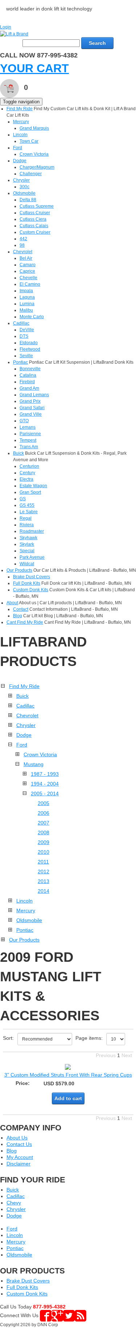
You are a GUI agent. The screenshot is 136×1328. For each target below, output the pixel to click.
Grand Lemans (34, 394)
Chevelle (28, 277)
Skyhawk (28, 537)
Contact (20, 609)
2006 (43, 813)
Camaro (28, 264)
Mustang (34, 764)
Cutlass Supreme (37, 206)
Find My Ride (20, 108)
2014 (43, 891)
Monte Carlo (32, 316)
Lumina (27, 303)
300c (24, 186)
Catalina (28, 375)
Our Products (19, 570)
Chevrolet (22, 251)
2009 (43, 842)
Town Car (29, 141)
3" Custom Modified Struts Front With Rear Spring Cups (68, 1075)
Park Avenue (32, 557)
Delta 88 (28, 199)
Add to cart (68, 1098)
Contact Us (19, 1144)
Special (27, 550)
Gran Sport (30, 492)
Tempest (28, 440)
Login (5, 27)
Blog (17, 615)
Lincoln (20, 134)
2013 (43, 881)
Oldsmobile (24, 193)
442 (23, 238)
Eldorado (29, 342)
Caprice (27, 271)
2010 (43, 852)
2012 (43, 871)
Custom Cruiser (35, 232)
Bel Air (26, 258)
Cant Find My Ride (25, 622)
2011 (43, 862)
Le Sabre (29, 511)
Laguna (27, 297)
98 (22, 245)
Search (97, 43)
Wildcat (27, 563)
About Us (17, 1138)
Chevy (14, 1203)
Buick (18, 453)
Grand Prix (30, 401)
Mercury (21, 121)
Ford (17, 147)
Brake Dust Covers (31, 576)
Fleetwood (30, 349)
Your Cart (34, 68)
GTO (24, 420)
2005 (43, 803)
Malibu (26, 310)
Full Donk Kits (26, 583)
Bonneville (30, 368)
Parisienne (30, 433)
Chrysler (21, 180)
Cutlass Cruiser (35, 212)
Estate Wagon (33, 485)
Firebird (27, 381)
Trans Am (29, 446)
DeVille (27, 329)
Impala (26, 290)
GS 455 (27, 505)
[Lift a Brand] (14, 33)
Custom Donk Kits (30, 589)
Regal (26, 518)
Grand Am (29, 388)
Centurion (29, 466)
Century (27, 472)
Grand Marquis (34, 128)
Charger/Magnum (37, 167)
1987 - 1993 (45, 774)
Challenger (31, 173)
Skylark (27, 544)
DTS (24, 336)
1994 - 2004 (45, 784)
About (12, 602)
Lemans (28, 427)
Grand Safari (32, 407)
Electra (26, 479)
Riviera (27, 524)
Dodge (19, 160)
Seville (26, 355)
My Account (20, 1157)
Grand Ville (31, 414)
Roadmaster (32, 531)
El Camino (30, 284)
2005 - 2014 (45, 793)
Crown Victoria (34, 154)
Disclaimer (18, 1164)
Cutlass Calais (34, 225)
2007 (43, 823)
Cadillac (21, 323)
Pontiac (20, 362)
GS (23, 498)
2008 (43, 832)
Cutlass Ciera (33, 219)
